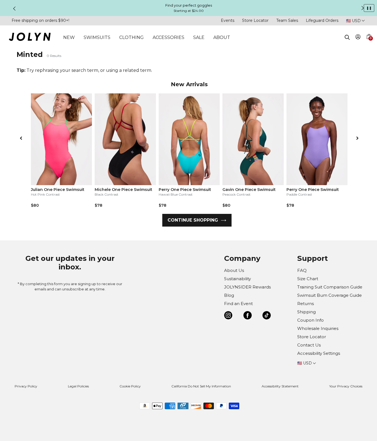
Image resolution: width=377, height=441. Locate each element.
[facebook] (247, 316)
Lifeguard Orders (322, 20)
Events (227, 20)
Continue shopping (193, 220)
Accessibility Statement (280, 386)
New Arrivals (189, 84)
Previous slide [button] (14, 8)
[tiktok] (266, 316)
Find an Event (238, 303)
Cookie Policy (130, 386)
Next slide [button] (362, 8)
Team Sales (287, 20)
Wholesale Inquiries (317, 328)
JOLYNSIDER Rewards (247, 287)
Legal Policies (78, 386)
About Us (234, 270)
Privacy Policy (26, 386)
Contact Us (309, 345)
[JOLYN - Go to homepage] (30, 38)
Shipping (306, 311)
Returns (305, 303)
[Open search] (347, 37)
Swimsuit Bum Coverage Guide (329, 295)
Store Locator (255, 20)
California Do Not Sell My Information (201, 386)
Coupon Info (310, 320)
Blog (229, 295)
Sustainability (237, 278)
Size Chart (307, 278)
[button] (368, 43)
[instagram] (228, 316)
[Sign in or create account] (358, 37)
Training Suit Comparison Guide (329, 287)
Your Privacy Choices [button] (345, 386)
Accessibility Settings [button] (318, 353)
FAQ (302, 270)
